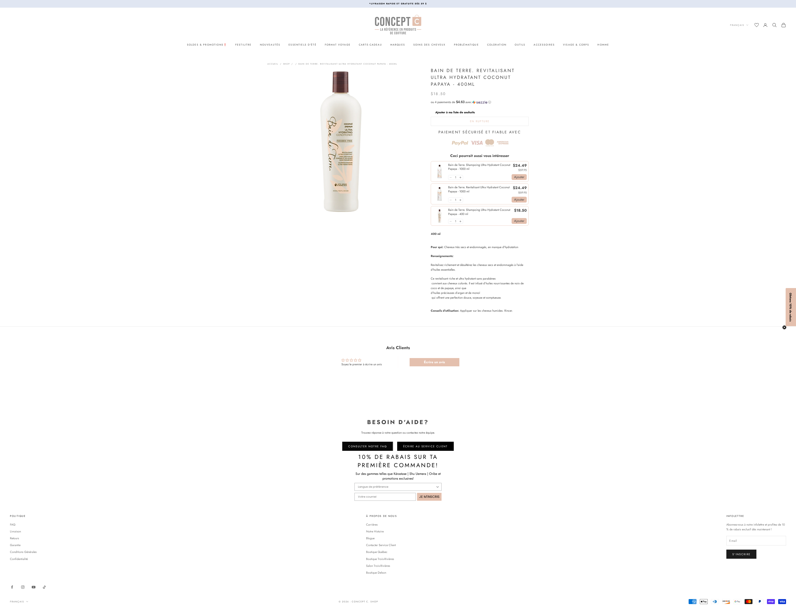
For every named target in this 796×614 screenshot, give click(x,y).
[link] (440, 171)
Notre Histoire (375, 531)
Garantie (15, 545)
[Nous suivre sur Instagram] (23, 587)
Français (737, 25)
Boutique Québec (376, 552)
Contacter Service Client (381, 545)
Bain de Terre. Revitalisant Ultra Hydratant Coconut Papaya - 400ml (347, 63)
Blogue (370, 538)
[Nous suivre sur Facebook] (12, 587)
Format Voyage (338, 45)
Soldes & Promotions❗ (207, 45)
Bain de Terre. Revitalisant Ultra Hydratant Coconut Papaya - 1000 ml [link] (479, 189)
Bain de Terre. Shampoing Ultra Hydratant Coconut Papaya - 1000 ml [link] (479, 167)
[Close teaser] (784, 327)
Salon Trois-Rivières (378, 566)
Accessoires (544, 45)
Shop (286, 63)
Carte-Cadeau (370, 45)
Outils (520, 45)
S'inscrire (741, 554)
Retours (14, 538)
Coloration (497, 45)
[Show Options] (438, 487)
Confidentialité (19, 559)
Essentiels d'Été (303, 45)
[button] (480, 102)
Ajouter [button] (519, 177)
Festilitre (243, 45)
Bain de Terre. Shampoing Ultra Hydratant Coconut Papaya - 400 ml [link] (479, 212)
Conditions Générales (23, 552)
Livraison (15, 531)
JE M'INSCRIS (429, 496)
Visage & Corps (576, 45)
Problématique (466, 45)
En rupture (479, 121)
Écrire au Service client (425, 446)
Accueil (272, 63)
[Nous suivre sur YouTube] (34, 587)
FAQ (12, 524)
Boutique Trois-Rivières (380, 559)
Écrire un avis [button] (434, 362)
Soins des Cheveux (429, 45)
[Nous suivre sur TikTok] (44, 587)
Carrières (372, 524)
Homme (603, 45)
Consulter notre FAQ (367, 446)
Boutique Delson (376, 573)
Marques (397, 45)
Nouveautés (270, 45)
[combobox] (397, 487)
